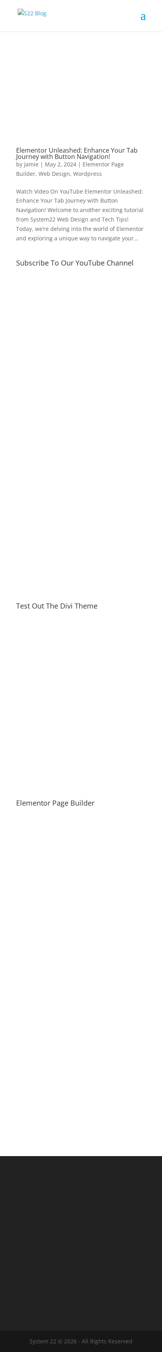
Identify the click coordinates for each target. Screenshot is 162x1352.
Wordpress (87, 173)
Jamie (31, 164)
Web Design (54, 173)
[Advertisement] (81, 500)
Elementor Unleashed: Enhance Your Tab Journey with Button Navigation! (77, 153)
